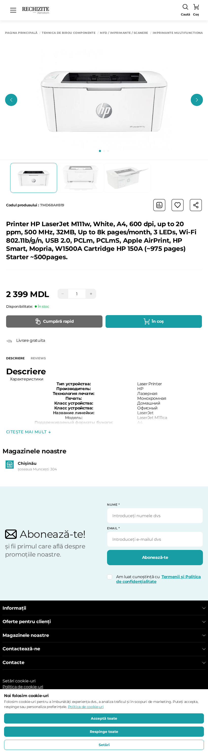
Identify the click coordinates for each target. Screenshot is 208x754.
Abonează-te (155, 557)
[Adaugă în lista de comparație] (159, 205)
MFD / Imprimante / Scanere (124, 33)
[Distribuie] (196, 205)
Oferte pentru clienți (27, 621)
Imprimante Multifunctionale (180, 33)
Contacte (13, 662)
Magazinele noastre (26, 635)
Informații (14, 608)
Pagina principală (21, 33)
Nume (113, 504)
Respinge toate (104, 731)
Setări (104, 745)
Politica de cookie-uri (23, 686)
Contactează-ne (21, 649)
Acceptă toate (104, 718)
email (113, 528)
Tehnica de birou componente (68, 33)
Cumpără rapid (58, 321)
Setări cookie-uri (19, 681)
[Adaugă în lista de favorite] (177, 205)
